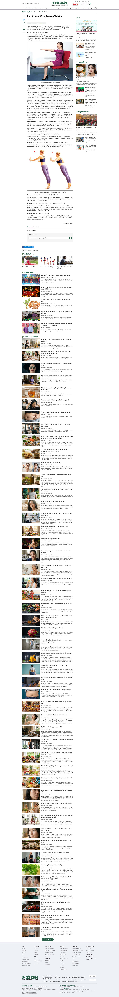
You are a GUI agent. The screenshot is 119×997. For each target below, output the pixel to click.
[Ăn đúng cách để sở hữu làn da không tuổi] (31, 531)
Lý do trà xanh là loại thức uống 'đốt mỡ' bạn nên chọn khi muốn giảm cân (56, 616)
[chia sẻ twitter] (24, 20)
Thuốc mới (36, 963)
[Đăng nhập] (88, 1)
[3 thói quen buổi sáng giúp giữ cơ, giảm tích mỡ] (31, 782)
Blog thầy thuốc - (79, 130)
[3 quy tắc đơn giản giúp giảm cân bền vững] (31, 857)
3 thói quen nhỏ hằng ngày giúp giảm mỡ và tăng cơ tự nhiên (56, 514)
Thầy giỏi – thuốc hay (49, 948)
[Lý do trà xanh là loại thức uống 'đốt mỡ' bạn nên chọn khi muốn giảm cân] (31, 620)
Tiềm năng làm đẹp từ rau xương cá (52, 865)
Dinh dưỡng (68, 8)
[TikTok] (75, 1)
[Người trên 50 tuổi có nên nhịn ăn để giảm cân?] (31, 380)
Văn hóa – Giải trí (90, 956)
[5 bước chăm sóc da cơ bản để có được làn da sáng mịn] (31, 569)
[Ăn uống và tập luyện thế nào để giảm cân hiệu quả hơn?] (31, 343)
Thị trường (89, 8)
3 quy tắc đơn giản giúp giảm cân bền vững (55, 853)
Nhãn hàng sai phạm (90, 950)
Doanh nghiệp (89, 952)
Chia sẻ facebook (28, 246)
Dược (51, 8)
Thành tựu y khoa (25, 959)
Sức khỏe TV (41, 8)
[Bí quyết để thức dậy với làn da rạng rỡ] (31, 505)
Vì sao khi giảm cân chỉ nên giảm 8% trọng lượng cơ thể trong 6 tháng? (56, 641)
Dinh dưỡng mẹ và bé (76, 948)
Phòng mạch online (82, 8)
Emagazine (47, 960)
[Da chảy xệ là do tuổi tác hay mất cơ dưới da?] (31, 919)
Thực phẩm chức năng (76, 956)
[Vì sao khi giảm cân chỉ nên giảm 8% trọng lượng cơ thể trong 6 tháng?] (31, 644)
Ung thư (61, 960)
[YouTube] (79, 1)
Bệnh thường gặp (63, 950)
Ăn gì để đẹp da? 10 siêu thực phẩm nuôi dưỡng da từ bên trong (56, 753)
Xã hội (23, 948)
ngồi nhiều (35, 250)
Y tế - (77, 37)
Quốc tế (23, 952)
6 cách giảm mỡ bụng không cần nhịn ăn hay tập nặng (56, 890)
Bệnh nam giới (63, 954)
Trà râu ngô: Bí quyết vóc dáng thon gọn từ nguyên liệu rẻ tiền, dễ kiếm (54, 450)
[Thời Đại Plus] (88, 4)
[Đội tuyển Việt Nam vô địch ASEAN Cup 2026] (31, 279)
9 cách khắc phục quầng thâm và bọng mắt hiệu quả (56, 364)
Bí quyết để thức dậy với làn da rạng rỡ (53, 501)
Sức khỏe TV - (44, 315)
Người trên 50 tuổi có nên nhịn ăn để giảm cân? (56, 376)
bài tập (30, 250)
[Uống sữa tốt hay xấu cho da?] (31, 543)
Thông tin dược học (38, 960)
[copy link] (24, 23)
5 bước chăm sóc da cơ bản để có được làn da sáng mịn (56, 566)
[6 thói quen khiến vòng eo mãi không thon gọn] (31, 694)
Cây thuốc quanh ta (49, 952)
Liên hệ (92, 979)
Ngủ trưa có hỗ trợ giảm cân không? (52, 727)
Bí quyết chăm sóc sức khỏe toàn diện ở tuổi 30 (56, 803)
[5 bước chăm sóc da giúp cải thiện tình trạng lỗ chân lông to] (31, 833)
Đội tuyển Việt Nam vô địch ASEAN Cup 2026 (55, 275)
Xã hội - (43, 327)
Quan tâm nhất (30, 227)
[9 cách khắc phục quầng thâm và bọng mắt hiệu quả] (31, 368)
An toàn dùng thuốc (38, 958)
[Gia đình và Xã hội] (75, 5)
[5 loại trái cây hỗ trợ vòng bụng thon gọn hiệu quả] (31, 770)
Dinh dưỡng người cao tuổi (77, 950)
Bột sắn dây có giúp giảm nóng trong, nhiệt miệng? (85, 78)
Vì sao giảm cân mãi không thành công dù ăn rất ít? (56, 702)
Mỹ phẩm (35, 11)
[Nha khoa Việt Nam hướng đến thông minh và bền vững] (80, 54)
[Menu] (93, 8)
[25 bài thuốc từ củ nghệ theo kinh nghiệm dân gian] (31, 303)
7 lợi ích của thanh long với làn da (52, 628)
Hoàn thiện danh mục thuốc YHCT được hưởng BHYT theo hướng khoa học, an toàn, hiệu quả (90, 45)
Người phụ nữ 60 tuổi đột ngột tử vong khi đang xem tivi (56, 312)
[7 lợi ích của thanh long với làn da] (31, 632)
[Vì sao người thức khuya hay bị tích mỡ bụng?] (31, 416)
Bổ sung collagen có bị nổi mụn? (51, 462)
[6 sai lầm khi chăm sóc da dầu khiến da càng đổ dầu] (31, 794)
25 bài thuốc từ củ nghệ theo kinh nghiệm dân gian (56, 300)
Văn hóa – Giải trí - (45, 277)
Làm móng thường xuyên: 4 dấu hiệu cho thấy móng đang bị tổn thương (55, 352)
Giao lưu (35, 952)
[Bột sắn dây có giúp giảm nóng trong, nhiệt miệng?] (86, 70)
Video (46, 962)
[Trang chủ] (23, 8)
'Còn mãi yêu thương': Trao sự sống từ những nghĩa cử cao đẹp (85, 34)
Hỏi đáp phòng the (75, 961)
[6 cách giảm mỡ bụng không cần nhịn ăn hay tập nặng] (31, 893)
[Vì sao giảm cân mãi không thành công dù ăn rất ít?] (31, 706)
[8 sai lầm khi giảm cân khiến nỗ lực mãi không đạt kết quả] (31, 428)
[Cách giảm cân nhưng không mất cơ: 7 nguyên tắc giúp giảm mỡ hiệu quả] (31, 819)
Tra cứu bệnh (35, 8)
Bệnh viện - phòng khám (50, 950)
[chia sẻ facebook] (24, 16)
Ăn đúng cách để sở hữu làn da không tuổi (54, 526)
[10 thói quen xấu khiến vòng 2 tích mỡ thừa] (31, 932)
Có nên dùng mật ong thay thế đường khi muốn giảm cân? (56, 388)
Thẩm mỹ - (43, 343)
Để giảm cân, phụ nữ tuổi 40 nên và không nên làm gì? (56, 591)
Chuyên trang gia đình (91, 958)
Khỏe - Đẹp (74, 8)
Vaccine (35, 965)
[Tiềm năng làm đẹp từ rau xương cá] (31, 869)
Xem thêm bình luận (31, 230)
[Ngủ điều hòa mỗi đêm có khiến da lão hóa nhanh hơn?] (31, 682)
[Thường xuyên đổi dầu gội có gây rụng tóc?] (31, 404)
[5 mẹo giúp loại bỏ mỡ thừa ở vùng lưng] (31, 669)
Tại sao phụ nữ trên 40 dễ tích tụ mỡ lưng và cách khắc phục (57, 490)
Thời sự (29, 8)
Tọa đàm (36, 950)
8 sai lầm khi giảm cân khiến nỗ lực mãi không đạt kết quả (56, 425)
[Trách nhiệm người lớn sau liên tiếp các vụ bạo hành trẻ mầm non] (80, 147)
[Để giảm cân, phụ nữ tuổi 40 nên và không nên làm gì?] (31, 595)
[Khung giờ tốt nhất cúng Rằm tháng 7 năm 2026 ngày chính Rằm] (31, 291)
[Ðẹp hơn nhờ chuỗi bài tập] (48, 260)
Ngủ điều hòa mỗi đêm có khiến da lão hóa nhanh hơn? (57, 678)
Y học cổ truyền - (88, 95)
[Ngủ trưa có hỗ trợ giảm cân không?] (31, 731)
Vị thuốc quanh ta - (45, 303)
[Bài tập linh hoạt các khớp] (30, 260)
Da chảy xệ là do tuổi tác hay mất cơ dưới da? (55, 915)
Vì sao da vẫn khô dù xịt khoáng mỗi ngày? (55, 715)
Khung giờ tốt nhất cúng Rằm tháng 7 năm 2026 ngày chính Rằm (56, 288)
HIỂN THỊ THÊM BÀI (48, 939)
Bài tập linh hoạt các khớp (28, 267)
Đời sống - (43, 291)
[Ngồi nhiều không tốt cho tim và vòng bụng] (65, 260)
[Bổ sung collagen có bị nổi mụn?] (31, 467)
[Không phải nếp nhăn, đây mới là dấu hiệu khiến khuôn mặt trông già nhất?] (31, 881)
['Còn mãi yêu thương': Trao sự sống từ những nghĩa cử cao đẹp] (86, 26)
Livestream (36, 954)
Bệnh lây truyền (75, 965)
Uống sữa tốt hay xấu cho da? (50, 539)
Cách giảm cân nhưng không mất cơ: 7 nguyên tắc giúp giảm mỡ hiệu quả (57, 816)
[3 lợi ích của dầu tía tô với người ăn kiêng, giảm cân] (31, 479)
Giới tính (63, 8)
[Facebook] (77, 1)
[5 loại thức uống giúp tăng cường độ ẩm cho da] (31, 657)
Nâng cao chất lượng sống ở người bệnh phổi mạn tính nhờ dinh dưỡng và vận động (91, 101)
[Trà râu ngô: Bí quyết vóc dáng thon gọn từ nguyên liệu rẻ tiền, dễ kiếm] (31, 454)
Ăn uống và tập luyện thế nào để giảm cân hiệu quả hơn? (56, 340)
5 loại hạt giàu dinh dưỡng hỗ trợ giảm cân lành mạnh (56, 841)
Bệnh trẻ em (62, 956)
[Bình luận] (24, 30)
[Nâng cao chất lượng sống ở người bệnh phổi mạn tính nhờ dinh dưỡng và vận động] (80, 101)
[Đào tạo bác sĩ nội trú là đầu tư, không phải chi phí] (80, 139)
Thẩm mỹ (41, 11)
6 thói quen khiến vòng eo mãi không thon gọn (56, 689)
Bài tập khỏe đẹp (47, 11)
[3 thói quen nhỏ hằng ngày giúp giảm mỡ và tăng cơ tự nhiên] (31, 518)
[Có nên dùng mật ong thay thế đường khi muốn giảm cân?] (31, 392)
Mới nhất (37, 227)
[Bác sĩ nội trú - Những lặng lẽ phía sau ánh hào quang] (86, 120)
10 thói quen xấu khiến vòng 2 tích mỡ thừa (55, 927)
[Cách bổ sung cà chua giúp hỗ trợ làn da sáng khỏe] (31, 906)
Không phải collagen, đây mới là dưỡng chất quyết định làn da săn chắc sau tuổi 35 (57, 437)
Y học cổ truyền (56, 8)
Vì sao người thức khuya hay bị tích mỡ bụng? (55, 412)
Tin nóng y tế (24, 957)
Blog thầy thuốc (83, 112)
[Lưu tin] (24, 26)
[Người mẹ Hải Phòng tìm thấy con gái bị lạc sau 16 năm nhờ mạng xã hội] (31, 328)
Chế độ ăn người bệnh (76, 952)
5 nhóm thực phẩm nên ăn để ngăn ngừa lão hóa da (56, 604)
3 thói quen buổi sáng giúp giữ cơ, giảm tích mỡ (56, 778)
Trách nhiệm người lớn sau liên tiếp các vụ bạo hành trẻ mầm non (90, 147)
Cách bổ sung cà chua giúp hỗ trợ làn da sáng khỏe (55, 903)
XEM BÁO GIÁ (72, 985)
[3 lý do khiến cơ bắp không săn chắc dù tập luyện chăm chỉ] (31, 744)
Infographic (47, 964)
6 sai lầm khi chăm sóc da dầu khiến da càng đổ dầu (56, 791)
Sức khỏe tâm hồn (64, 958)
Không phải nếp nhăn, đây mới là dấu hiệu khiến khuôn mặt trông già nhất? (56, 878)
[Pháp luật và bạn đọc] (82, 5)
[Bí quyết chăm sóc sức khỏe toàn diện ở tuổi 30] (31, 807)
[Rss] (95, 976)
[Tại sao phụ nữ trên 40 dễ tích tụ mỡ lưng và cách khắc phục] (31, 493)
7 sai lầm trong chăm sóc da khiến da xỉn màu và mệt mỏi (56, 551)
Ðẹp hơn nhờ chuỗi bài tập (46, 267)
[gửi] (70, 238)
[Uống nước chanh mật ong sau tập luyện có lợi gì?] (31, 583)
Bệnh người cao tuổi (64, 948)
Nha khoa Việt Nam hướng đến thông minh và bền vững (90, 54)
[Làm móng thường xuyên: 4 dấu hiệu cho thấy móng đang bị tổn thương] (31, 356)
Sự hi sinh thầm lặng (26, 963)
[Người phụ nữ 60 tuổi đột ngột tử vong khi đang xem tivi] (31, 316)
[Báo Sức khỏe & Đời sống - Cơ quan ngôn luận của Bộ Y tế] (59, 3)
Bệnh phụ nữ (62, 952)
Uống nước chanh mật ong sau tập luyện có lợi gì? (57, 578)
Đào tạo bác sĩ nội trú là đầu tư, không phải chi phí (90, 138)
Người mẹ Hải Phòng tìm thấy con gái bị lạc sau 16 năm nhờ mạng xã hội (56, 324)
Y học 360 (47, 8)
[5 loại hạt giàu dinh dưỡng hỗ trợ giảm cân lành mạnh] (31, 845)
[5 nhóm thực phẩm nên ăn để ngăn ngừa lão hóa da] (31, 608)
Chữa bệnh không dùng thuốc (50, 955)
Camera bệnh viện (26, 965)
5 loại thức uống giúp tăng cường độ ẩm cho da (56, 653)
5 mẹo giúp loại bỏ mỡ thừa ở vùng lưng (54, 665)
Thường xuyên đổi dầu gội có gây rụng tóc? (55, 400)
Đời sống (88, 959)
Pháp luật (24, 950)
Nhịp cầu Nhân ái (89, 954)
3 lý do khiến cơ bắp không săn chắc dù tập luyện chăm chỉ (57, 740)
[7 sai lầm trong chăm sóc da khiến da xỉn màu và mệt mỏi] (31, 555)
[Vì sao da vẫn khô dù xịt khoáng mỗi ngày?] (31, 719)
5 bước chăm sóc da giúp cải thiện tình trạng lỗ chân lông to (56, 829)
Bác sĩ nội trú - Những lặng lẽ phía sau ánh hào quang (86, 128)
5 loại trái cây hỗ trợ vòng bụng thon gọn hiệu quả (57, 766)
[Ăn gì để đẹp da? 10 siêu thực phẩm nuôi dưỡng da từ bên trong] (31, 757)
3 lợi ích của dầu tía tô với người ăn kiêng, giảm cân (56, 475)
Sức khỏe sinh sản (75, 963)
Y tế (26, 8)
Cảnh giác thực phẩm (76, 954)
